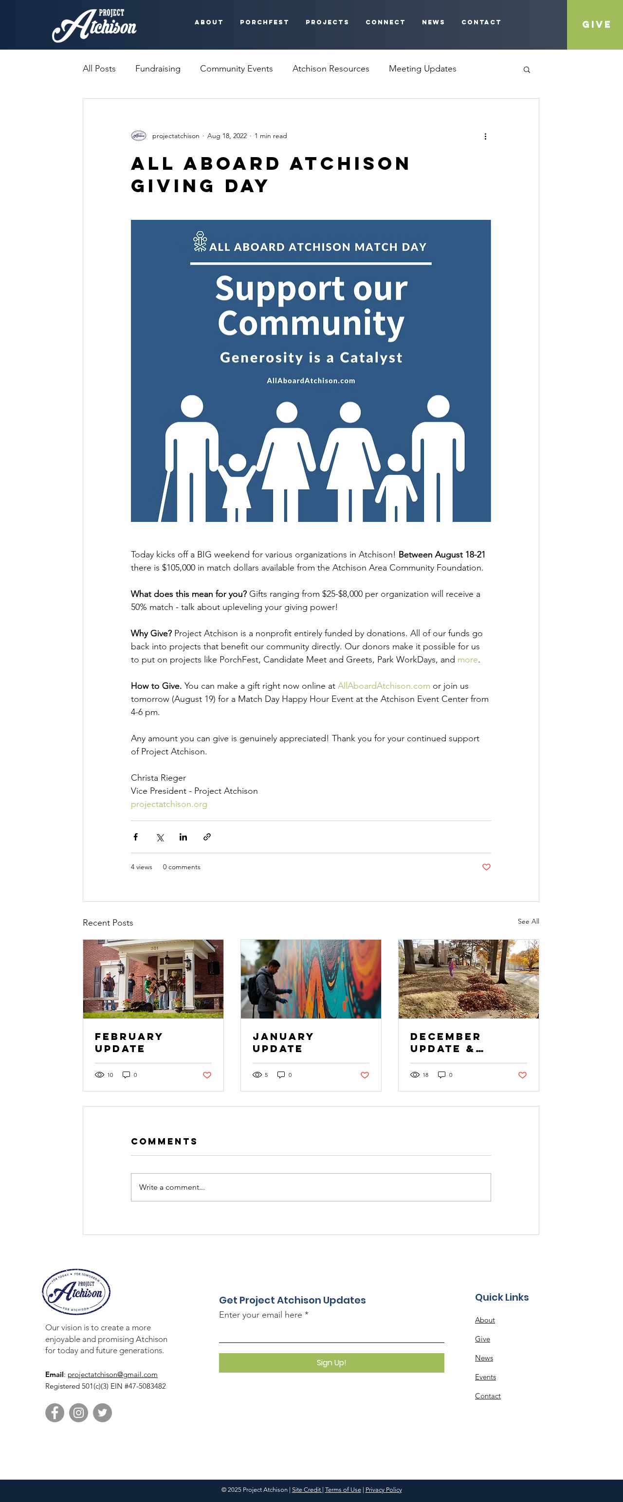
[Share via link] (207, 836)
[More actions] (485, 136)
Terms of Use (343, 1489)
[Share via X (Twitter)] (159, 836)
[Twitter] (102, 1412)
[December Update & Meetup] (469, 979)
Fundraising (158, 68)
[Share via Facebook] (135, 836)
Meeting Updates (423, 68)
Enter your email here (260, 1314)
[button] (526, 69)
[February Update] (153, 979)
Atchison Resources (331, 68)
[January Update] (311, 979)
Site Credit (307, 1489)
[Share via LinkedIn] (183, 836)
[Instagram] (78, 1412)
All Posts (99, 68)
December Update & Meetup (446, 1042)
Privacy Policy (384, 1489)
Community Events (236, 68)
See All (528, 921)
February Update (129, 1042)
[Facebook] (54, 1412)
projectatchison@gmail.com (113, 1374)
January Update (284, 1042)
